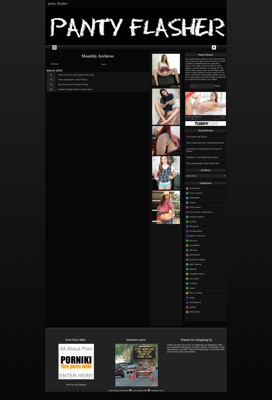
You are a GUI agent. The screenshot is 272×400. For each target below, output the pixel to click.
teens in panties (195, 293)
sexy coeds (194, 279)
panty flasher (194, 255)
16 (51, 80)
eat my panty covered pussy (201, 212)
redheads (193, 269)
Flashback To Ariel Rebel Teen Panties (202, 157)
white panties (194, 312)
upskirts (192, 307)
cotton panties (195, 207)
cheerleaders (194, 198)
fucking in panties (196, 217)
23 (51, 84)
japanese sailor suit (197, 236)
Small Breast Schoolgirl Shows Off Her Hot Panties (204, 150)
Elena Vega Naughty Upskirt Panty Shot (202, 163)
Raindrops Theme (157, 390)
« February (54, 64)
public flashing (195, 264)
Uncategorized (195, 302)
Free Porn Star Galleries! (76, 385)
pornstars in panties (197, 260)
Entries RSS (124, 390)
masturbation (194, 245)
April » (104, 64)
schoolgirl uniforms (197, 274)
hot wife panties (195, 231)
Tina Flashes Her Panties (196, 137)
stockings (193, 283)
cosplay (192, 202)
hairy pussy (194, 226)
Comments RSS (141, 390)
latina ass (193, 241)
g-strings (192, 222)
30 (51, 89)
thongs (192, 298)
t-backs (192, 288)
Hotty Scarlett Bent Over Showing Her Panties (205, 143)
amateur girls (194, 188)
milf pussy (193, 250)
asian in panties (195, 193)
